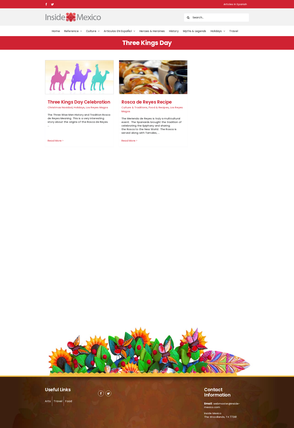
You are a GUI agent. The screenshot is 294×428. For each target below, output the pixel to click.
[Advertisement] (213, 111)
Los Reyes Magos (97, 107)
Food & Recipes (159, 107)
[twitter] (108, 393)
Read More (55, 140)
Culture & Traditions (134, 107)
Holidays (79, 107)
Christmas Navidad (60, 107)
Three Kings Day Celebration (79, 102)
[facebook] (101, 393)
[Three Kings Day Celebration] (79, 89)
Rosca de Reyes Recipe (146, 102)
